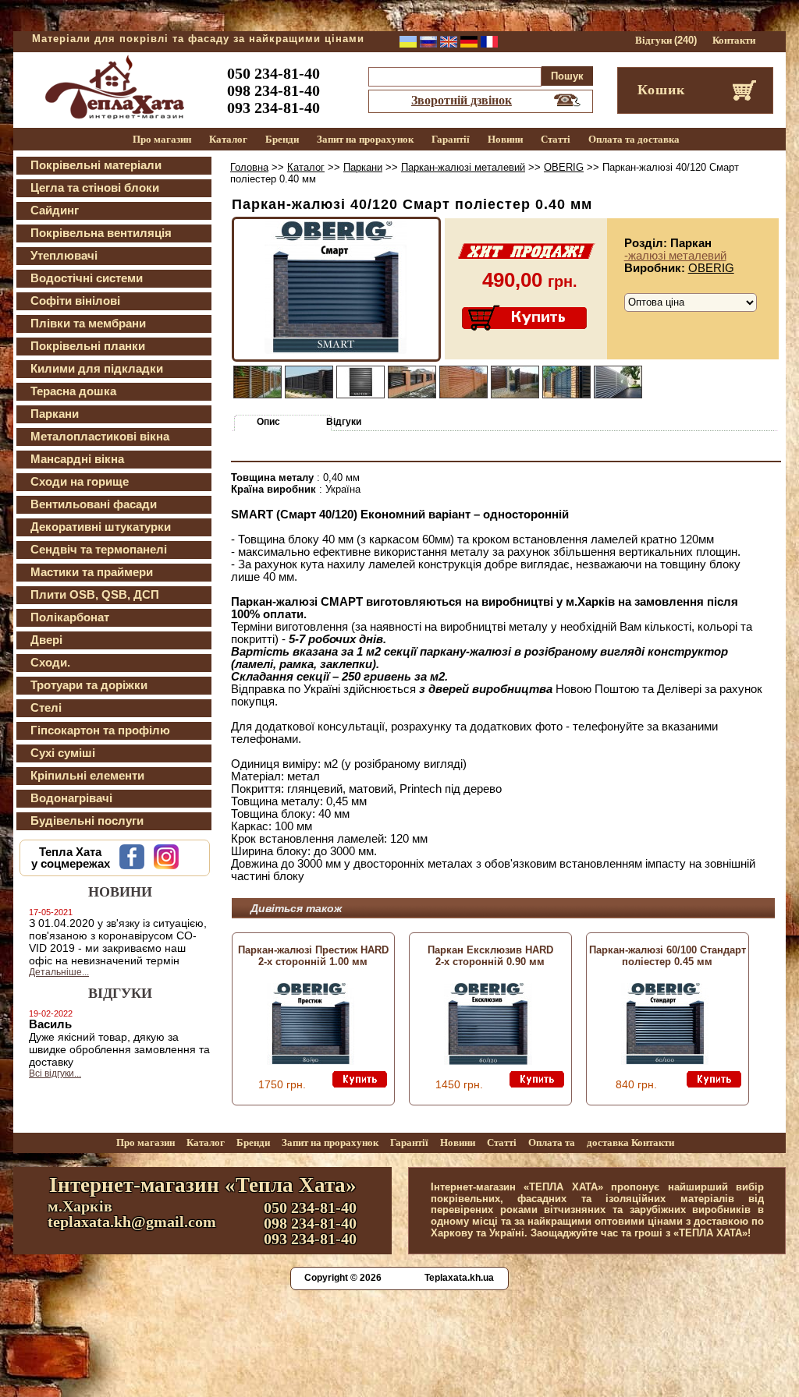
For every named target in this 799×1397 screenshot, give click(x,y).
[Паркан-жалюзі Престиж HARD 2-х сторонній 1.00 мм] (310, 1061)
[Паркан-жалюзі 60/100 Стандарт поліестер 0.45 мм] (664, 1061)
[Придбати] (525, 318)
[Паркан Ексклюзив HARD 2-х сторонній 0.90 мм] (488, 1061)
